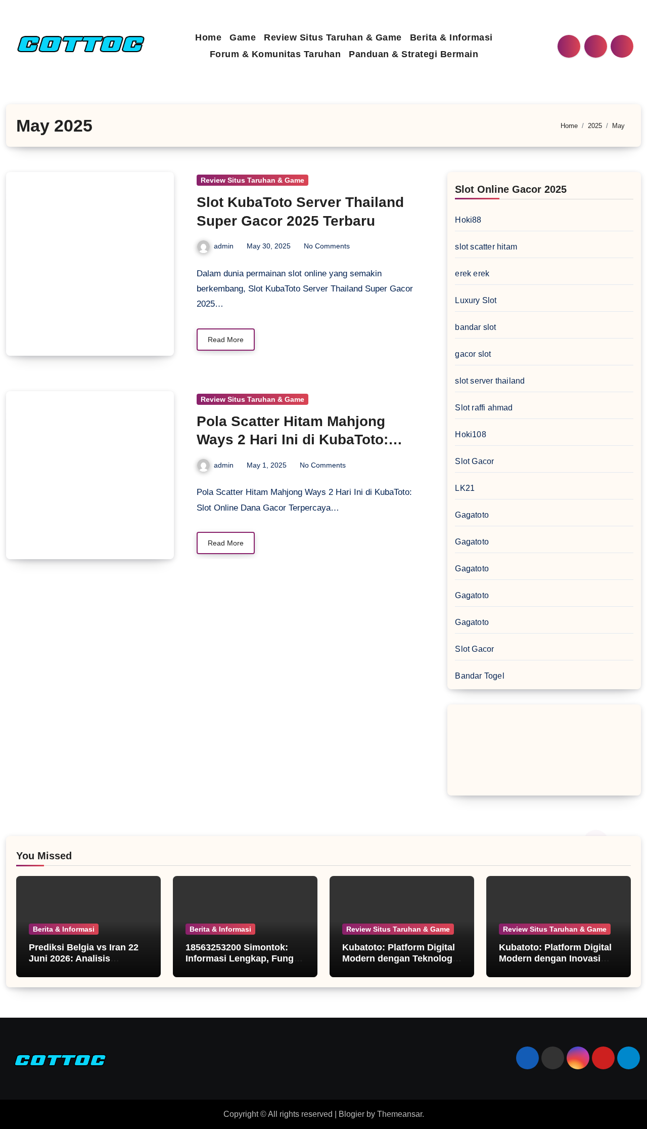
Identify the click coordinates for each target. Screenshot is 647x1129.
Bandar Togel (479, 676)
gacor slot (473, 354)
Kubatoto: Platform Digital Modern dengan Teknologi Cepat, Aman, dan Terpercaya (398, 963)
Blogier (351, 1114)
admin (224, 246)
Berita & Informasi (451, 37)
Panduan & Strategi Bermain (413, 54)
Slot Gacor (474, 461)
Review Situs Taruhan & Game (333, 37)
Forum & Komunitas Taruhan (275, 54)
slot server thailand (490, 381)
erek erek (472, 273)
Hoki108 (470, 434)
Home (208, 37)
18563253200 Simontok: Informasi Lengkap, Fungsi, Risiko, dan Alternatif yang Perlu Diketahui (245, 963)
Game (242, 37)
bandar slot (475, 327)
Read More (226, 340)
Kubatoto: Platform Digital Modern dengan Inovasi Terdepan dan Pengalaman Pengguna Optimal (556, 963)
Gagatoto (472, 515)
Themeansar (399, 1114)
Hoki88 (468, 220)
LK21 (465, 488)
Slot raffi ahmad (484, 407)
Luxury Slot (475, 300)
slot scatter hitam (486, 246)
